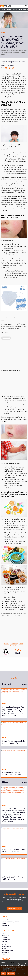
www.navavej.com (5, 618)
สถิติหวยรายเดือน (6, 939)
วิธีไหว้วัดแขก (5, 948)
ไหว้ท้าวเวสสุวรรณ (6, 947)
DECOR (4, 738)
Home (2, 61)
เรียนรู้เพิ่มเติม (10, 973)
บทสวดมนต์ (5, 943)
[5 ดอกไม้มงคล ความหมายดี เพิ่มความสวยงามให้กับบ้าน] (14, 729)
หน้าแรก (3, 9)
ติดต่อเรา (4, 924)
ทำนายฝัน (9, 9)
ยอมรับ (3, 973)
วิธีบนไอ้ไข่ (4, 945)
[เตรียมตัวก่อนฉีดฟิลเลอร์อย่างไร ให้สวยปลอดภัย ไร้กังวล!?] (14, 835)
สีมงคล (3, 954)
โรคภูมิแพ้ (21, 643)
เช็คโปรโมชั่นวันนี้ (6, 338)
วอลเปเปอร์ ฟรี (5, 952)
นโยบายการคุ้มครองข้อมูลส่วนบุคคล (10, 922)
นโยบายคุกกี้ (5, 920)
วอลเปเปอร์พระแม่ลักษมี (7, 950)
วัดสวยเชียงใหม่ (5, 935)
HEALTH (3, 32)
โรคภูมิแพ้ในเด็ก (13, 645)
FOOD (4, 704)
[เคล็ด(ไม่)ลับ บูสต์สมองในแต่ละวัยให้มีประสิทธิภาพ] (14, 865)
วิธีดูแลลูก (6, 643)
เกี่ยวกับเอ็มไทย (5, 925)
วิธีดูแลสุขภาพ (14, 643)
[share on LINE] (13, 68)
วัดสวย (3, 934)
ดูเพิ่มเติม (24, 685)
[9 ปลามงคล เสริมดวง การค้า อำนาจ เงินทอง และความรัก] (14, 758)
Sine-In (18, 653)
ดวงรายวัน (4, 941)
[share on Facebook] (6, 68)
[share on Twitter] (9, 68)
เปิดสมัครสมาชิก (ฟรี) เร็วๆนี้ (14, 908)
